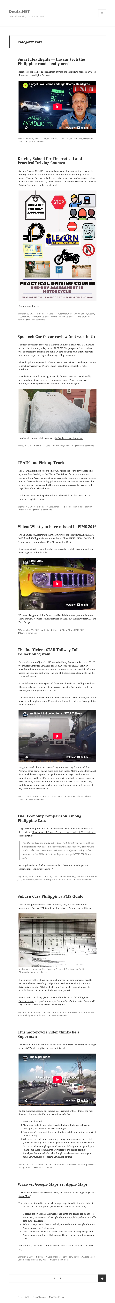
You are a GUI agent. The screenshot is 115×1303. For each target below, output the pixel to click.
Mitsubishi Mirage (44, 879)
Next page (102, 1278)
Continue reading (29, 305)
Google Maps (24, 1259)
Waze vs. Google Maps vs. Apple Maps (53, 1184)
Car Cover (58, 445)
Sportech (68, 445)
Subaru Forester (70, 1012)
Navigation (36, 1259)
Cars (55, 138)
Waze (77, 1206)
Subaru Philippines (27, 1015)
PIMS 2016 (79, 630)
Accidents (61, 1164)
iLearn (91, 313)
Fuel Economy (69, 876)
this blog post (70, 365)
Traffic (20, 141)
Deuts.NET (19, 11)
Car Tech (73, 138)
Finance (58, 506)
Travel (61, 138)
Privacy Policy (24, 1297)
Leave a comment (36, 141)
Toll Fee (87, 796)
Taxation (88, 506)
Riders (29, 1167)
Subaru (57, 879)
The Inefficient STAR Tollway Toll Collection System (48, 651)
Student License (73, 316)
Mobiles (57, 1256)
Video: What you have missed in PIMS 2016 (57, 526)
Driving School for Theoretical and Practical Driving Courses (50, 160)
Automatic (62, 313)
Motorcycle (36, 316)
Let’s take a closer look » (67, 438)
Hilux (68, 506)
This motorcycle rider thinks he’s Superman (48, 1034)
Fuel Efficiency (83, 876)
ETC (62, 796)
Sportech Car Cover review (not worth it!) (56, 336)
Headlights (88, 138)
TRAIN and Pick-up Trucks (42, 462)
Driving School (80, 313)
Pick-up (75, 506)
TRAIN (28, 509)
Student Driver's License (53, 316)
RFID (67, 796)
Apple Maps (89, 1256)
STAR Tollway (76, 796)
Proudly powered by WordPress (48, 1297)
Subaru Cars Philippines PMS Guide (50, 896)
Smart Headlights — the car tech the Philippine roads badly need (51, 61)
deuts (46, 138)
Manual (25, 316)
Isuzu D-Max (28, 879)
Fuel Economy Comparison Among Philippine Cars (49, 818)
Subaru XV (66, 879)
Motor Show (67, 630)
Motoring (82, 1164)
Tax (81, 506)
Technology (67, 1256)
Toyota (21, 509)
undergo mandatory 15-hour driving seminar (41, 174)
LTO (19, 316)
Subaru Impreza (86, 1012)
